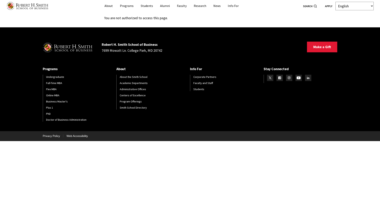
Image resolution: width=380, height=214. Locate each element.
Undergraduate (55, 77)
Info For (233, 6)
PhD (48, 114)
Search (308, 6)
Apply (328, 6)
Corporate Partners (204, 77)
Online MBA (52, 95)
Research (200, 6)
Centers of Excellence (133, 95)
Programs (127, 6)
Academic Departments (134, 83)
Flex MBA (51, 89)
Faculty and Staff (203, 83)
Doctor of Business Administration (66, 119)
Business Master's (57, 101)
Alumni (165, 6)
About (108, 6)
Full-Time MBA (54, 83)
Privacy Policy (51, 136)
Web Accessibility (77, 136)
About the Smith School (133, 77)
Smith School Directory (133, 107)
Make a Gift (322, 47)
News (217, 6)
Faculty (182, 6)
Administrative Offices (133, 89)
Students (147, 6)
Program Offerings (131, 101)
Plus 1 (49, 107)
